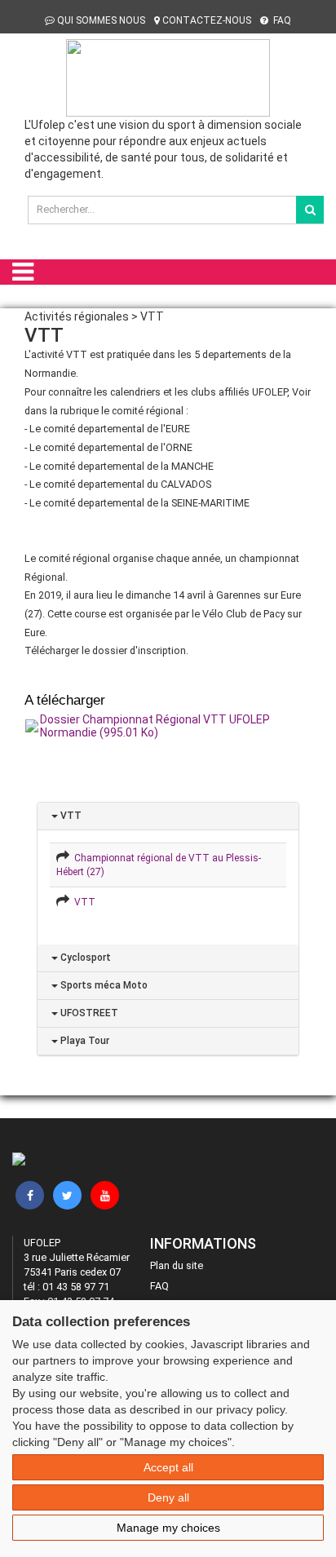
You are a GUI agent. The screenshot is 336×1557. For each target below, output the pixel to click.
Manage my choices (168, 1527)
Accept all (168, 1467)
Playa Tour (83, 1040)
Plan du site (176, 1265)
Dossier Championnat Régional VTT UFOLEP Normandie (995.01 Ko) (155, 726)
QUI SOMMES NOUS (101, 20)
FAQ (281, 20)
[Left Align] (310, 209)
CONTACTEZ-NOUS (206, 20)
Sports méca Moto (103, 985)
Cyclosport (84, 957)
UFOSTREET (88, 1013)
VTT (70, 815)
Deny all (168, 1497)
